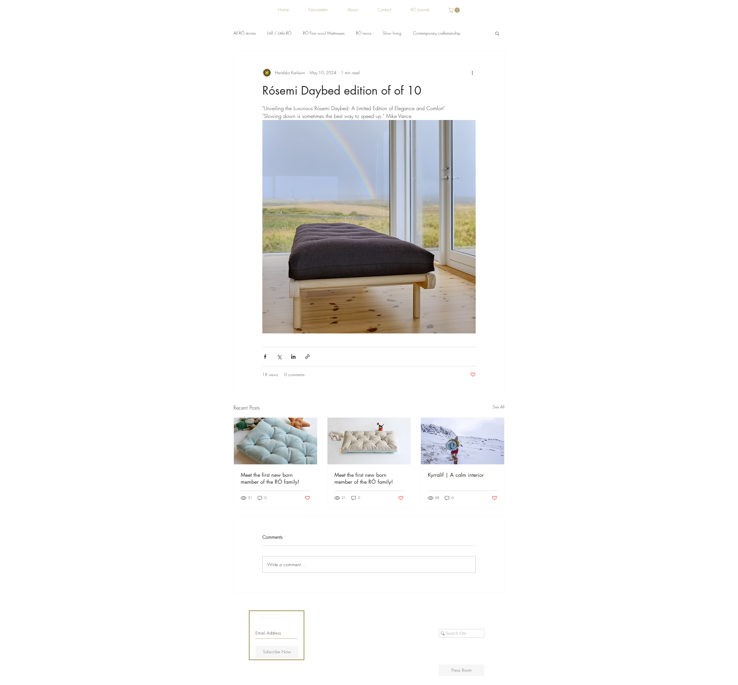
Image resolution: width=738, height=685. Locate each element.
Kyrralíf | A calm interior (456, 474)
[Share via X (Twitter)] (279, 356)
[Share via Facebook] (265, 356)
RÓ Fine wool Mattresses (323, 33)
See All (498, 407)
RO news (363, 33)
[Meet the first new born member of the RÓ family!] (275, 441)
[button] (454, 10)
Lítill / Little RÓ (279, 33)
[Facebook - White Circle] (462, 618)
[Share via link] (307, 356)
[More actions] (472, 72)
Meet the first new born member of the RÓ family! (270, 478)
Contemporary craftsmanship (436, 33)
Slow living (392, 33)
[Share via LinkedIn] (293, 356)
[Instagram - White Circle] (471, 618)
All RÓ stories (245, 33)
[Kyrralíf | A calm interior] (462, 441)
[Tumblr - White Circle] (480, 618)
